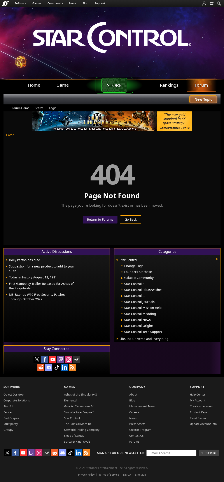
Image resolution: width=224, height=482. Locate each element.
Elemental (70, 400)
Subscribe (209, 453)
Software (20, 3)
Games (36, 3)
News (72, 3)
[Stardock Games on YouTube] (53, 359)
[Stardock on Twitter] (37, 359)
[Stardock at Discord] (49, 367)
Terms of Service (109, 475)
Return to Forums (100, 219)
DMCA (127, 475)
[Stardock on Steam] (76, 359)
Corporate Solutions (17, 400)
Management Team (142, 406)
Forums (134, 441)
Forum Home (20, 108)
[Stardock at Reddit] (41, 367)
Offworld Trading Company (82, 430)
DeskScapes (11, 418)
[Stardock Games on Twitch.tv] (61, 359)
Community (55, 3)
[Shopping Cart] (211, 3)
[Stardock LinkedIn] (64, 367)
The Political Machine (77, 424)
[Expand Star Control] (117, 260)
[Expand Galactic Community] (122, 278)
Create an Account (202, 406)
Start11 (8, 406)
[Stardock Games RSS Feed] (72, 367)
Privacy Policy (86, 475)
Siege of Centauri (75, 436)
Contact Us (136, 436)
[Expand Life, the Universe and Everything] (117, 339)
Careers (134, 412)
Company (137, 387)
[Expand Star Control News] (122, 320)
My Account (197, 400)
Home (10, 135)
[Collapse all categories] (216, 259)
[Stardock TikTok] (57, 367)
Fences (8, 412)
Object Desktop (14, 394)
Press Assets (137, 424)
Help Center (197, 394)
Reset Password (200, 418)
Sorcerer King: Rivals (77, 441)
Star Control (72, 418)
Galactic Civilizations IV (78, 406)
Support (99, 3)
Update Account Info (203, 424)
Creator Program (140, 430)
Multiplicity (11, 424)
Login (52, 108)
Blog (85, 3)
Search (39, 108)
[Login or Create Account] (204, 3)
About (133, 394)
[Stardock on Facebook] (45, 359)
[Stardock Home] (5, 3)
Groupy (8, 430)
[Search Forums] (219, 3)
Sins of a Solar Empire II (79, 412)
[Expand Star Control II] (122, 296)
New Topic (203, 99)
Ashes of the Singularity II (80, 394)
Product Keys (198, 412)
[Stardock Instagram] (68, 359)
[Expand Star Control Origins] (122, 326)
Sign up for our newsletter (120, 453)
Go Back (131, 219)
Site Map (140, 475)
